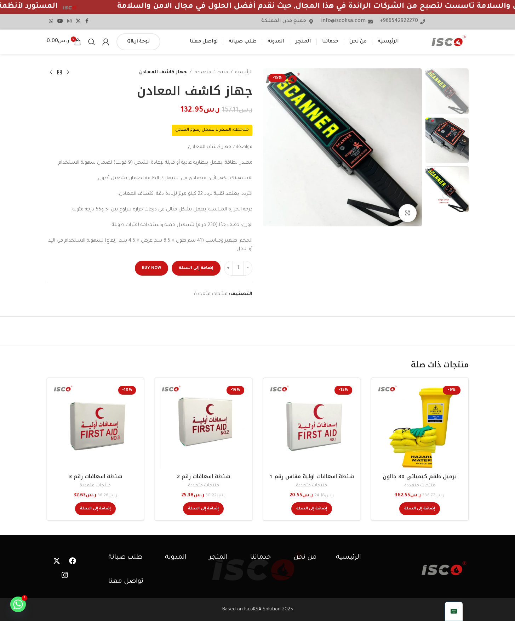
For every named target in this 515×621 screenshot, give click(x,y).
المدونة (176, 557)
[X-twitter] (57, 561)
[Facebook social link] (87, 21)
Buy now (151, 268)
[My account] (106, 42)
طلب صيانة (125, 557)
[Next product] (51, 72)
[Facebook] (72, 561)
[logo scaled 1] (444, 568)
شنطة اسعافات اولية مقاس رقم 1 (311, 476)
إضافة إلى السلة (196, 268)
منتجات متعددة (211, 72)
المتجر (218, 557)
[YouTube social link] (60, 21)
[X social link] (78, 21)
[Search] (92, 42)
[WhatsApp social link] (51, 21)
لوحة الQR (138, 41)
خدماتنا (260, 557)
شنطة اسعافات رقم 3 (95, 476)
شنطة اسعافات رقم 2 (203, 476)
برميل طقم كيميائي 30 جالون (420, 476)
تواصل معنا (125, 581)
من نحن (305, 557)
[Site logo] (449, 41)
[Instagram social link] (69, 21)
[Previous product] (68, 72)
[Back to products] (59, 72)
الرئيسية (243, 72)
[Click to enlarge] (407, 213)
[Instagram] (65, 575)
